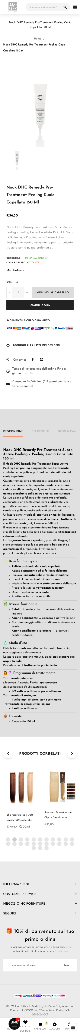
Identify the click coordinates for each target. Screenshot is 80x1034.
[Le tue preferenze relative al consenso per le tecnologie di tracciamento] (73, 1027)
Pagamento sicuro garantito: (28, 320)
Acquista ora (40, 305)
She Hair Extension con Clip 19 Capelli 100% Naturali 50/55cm (58, 817)
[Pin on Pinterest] (42, 359)
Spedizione (41, 431)
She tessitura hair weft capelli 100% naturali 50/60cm (20, 820)
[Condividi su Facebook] (34, 359)
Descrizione (13, 431)
